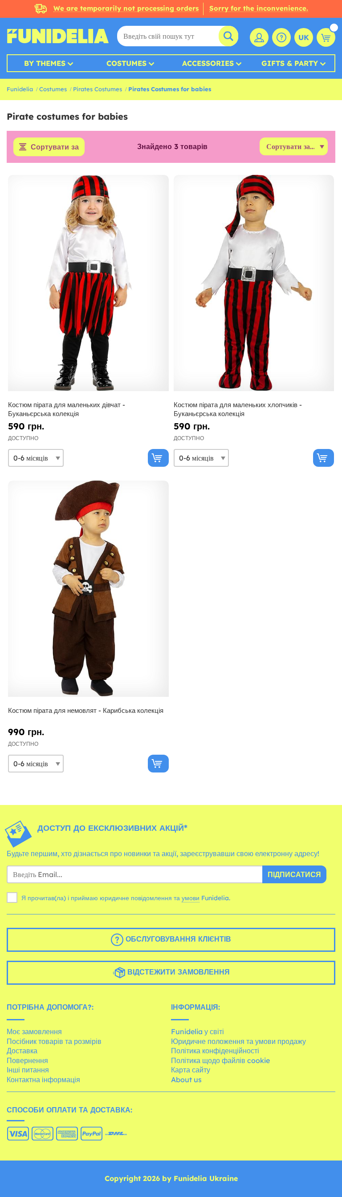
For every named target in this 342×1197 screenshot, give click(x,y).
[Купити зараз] (158, 458)
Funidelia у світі (197, 1031)
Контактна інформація (43, 1079)
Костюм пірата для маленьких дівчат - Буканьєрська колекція (66, 409)
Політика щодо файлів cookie (220, 1060)
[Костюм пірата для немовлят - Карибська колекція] (88, 589)
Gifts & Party (289, 63)
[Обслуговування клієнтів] (281, 37)
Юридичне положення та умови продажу (238, 1041)
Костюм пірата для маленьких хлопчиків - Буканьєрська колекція (238, 409)
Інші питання (28, 1069)
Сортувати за (55, 146)
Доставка (22, 1050)
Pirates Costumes (97, 89)
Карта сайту (190, 1069)
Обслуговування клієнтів (177, 939)
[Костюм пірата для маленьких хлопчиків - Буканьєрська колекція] (254, 283)
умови (191, 898)
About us (186, 1079)
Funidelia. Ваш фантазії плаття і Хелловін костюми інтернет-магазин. (58, 36)
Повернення (27, 1060)
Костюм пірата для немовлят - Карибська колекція (85, 710)
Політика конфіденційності (215, 1050)
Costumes (126, 63)
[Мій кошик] (326, 37)
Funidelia (20, 89)
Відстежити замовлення (177, 972)
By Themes (44, 63)
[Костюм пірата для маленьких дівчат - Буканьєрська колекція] (88, 283)
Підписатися (294, 874)
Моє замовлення (34, 1031)
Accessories (208, 63)
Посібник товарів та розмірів (54, 1041)
